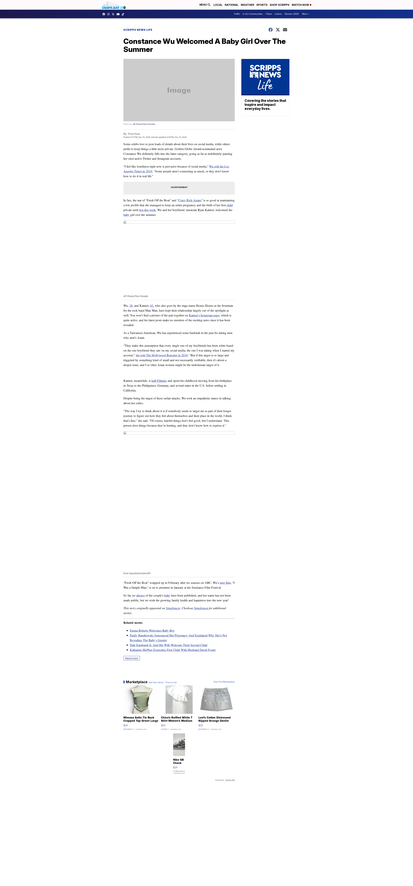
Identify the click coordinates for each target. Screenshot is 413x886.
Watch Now (301, 4)
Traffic (237, 14)
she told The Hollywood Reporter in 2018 (162, 355)
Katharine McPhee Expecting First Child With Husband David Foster (173, 650)
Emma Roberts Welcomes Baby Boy (152, 630)
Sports (261, 4)
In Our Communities (253, 14)
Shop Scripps (279, 4)
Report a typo (131, 658)
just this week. (147, 210)
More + (305, 14)
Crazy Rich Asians (189, 200)
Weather (247, 4)
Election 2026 (292, 14)
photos (140, 595)
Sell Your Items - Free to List (163, 682)
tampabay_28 (109, 14)
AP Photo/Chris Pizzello (144, 124)
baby (126, 215)
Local (218, 4)
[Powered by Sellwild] (230, 780)
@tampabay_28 (124, 14)
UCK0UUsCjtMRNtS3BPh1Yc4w (119, 14)
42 (151, 305)
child (230, 205)
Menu (203, 4)
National (231, 4)
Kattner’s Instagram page (204, 315)
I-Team (269, 14)
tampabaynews (104, 14)
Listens (278, 14)
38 (131, 305)
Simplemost (173, 608)
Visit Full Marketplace (224, 682)
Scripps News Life (137, 29)
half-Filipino (159, 381)
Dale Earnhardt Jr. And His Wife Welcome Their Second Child (168, 645)
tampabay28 (114, 14)
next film (225, 583)
